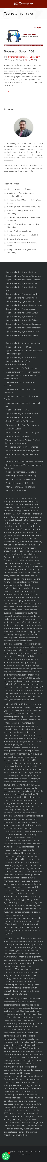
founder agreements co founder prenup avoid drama (21, 726)
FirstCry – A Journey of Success (20, 189)
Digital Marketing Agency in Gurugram (23, 276)
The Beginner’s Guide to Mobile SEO (22, 235)
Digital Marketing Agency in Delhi (20, 272)
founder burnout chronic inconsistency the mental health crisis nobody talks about (21, 594)
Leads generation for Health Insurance (22, 372)
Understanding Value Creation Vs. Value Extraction (23, 218)
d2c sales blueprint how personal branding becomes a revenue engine (21, 1005)
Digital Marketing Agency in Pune (20, 316)
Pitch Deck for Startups (16, 490)
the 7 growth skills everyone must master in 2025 (21, 1110)
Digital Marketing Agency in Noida (21, 283)
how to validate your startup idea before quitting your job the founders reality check (22, 1085)
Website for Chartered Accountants (21, 447)
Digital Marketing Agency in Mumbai (22, 294)
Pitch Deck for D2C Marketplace (20, 479)
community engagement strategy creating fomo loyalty (22, 899)
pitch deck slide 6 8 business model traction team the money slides (23, 684)
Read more (8, 91)
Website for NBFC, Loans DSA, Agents (22, 432)
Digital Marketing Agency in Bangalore (23, 328)
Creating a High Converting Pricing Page (24, 207)
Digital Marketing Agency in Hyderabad (23, 324)
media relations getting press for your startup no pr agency (23, 865)
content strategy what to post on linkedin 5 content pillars (21, 978)
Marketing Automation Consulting (21, 476)
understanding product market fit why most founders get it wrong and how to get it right (23, 1079)
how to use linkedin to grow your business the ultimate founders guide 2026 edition (23, 1091)
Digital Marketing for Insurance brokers (23, 343)
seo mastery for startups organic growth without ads (22, 988)
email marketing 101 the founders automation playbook (22, 930)
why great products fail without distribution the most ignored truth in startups (22, 520)
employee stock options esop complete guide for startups (22, 782)
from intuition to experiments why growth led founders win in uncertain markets (23, 514)
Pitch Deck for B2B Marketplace (20, 487)
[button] (6, 1156)
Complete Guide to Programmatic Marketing (21, 251)
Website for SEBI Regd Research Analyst (24, 461)
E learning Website (14, 429)
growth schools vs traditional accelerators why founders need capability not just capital (23, 541)
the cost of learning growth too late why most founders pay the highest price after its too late (22, 526)
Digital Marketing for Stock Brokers (21, 357)
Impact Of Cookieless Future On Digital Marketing (23, 225)
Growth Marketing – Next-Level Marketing (20, 212)
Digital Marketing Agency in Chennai (22, 331)
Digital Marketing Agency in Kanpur (21, 313)
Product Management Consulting (20, 483)
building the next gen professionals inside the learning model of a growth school (21, 1132)
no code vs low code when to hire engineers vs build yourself (21, 822)
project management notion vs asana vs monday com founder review (23, 831)
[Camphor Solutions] (23, 5)
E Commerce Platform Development (22, 425)
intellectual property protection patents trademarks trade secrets (22, 716)
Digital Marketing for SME (17, 410)
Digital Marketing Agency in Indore (21, 298)
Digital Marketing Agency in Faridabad (22, 280)
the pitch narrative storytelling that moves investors (21, 675)
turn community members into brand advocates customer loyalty (21, 893)
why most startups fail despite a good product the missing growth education (23, 569)
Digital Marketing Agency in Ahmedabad (24, 305)
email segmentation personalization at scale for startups (23, 918)
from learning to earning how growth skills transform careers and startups (23, 1119)
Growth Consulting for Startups (19, 421)
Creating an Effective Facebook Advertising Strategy (20, 194)
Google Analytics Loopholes (19, 231)
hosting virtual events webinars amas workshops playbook (22, 884)
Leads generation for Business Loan (21, 368)
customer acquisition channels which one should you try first (23, 1014)
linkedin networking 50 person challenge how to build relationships (22, 969)
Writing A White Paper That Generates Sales (23, 244)
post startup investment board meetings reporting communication (21, 665)
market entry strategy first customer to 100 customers (23, 1026)
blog (6, 498)
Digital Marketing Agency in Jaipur (21, 309)
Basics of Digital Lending (17, 239)
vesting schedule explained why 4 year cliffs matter (20, 760)
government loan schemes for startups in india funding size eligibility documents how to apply (21, 501)
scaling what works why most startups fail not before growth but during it (22, 507)
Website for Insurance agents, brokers (22, 451)
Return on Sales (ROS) (19, 51)
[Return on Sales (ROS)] (23, 36)
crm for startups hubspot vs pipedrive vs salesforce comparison (20, 837)
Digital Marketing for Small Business (21, 413)
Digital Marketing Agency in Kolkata (21, 320)
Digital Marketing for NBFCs (18, 347)
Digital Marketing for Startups (18, 417)
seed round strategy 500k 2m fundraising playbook (23, 656)
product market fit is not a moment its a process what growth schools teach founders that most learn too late (22, 554)
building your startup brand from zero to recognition (23, 1073)
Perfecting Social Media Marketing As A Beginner (24, 201)
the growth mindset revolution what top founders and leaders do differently (23, 1125)
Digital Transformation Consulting (20, 472)
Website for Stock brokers (17, 436)
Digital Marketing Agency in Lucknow (22, 301)
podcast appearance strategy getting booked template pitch (22, 856)
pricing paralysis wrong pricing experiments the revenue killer (22, 579)
